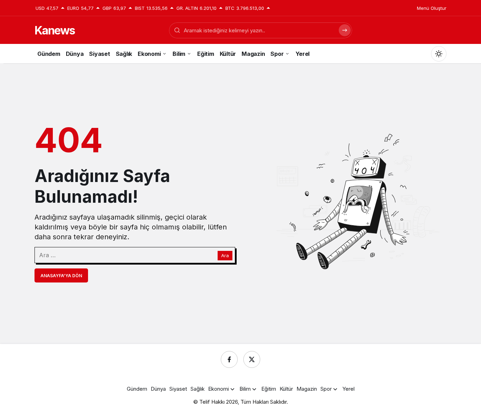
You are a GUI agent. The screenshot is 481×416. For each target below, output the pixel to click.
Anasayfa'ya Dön (61, 275)
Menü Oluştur (431, 8)
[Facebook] (229, 359)
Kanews (55, 30)
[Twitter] (251, 359)
